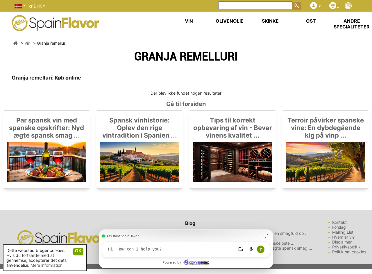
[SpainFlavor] (15, 43)
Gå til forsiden (186, 103)
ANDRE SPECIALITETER (352, 24)
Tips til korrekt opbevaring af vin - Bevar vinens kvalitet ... (232, 127)
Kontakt (339, 222)
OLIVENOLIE (230, 21)
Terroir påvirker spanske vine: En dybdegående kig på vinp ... (325, 127)
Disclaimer (342, 241)
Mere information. (47, 265)
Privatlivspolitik (346, 246)
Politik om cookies (349, 251)
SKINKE (270, 21)
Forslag (339, 227)
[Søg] (296, 5)
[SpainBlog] (348, 6)
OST (311, 21)
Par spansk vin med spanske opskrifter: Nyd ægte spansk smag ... (46, 127)
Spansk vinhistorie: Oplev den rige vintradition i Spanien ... (139, 127)
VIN (189, 21)
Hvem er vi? (343, 237)
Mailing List (342, 232)
